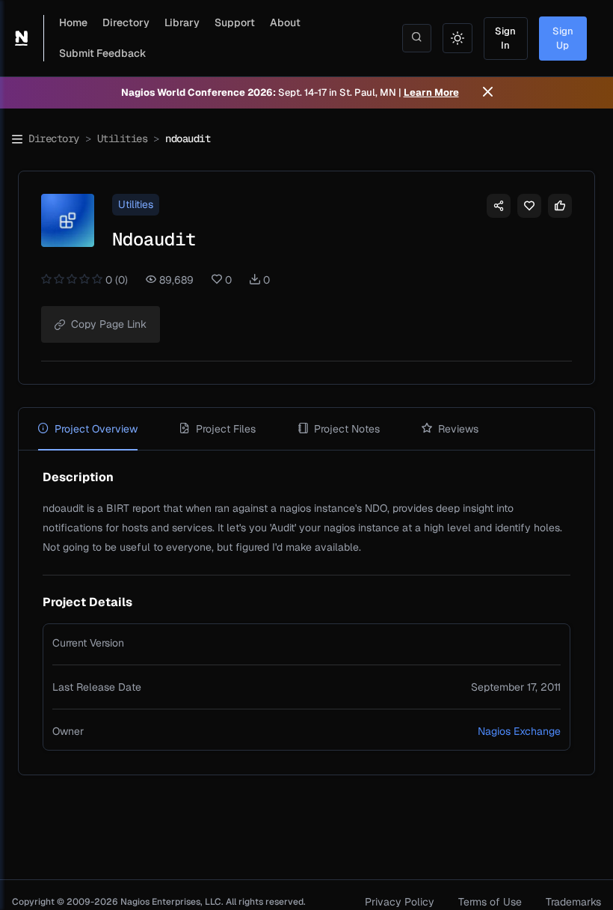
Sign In (505, 38)
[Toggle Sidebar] (17, 139)
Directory (126, 22)
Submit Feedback (103, 53)
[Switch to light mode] (457, 38)
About (285, 22)
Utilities (122, 138)
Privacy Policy (399, 902)
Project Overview (96, 429)
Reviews (458, 429)
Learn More (431, 92)
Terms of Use (490, 902)
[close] (488, 92)
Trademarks (573, 902)
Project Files (226, 429)
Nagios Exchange (519, 731)
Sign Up (562, 38)
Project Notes (347, 429)
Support (235, 22)
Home (73, 22)
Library (182, 22)
